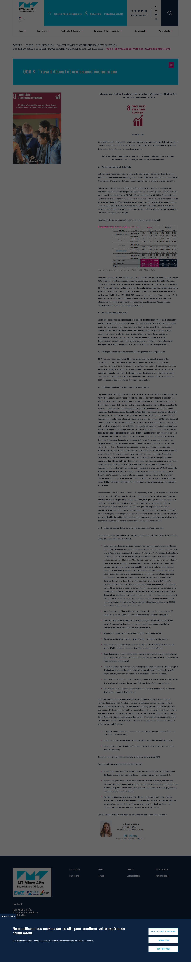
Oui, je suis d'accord (163, 931)
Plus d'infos (17, 948)
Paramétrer (163, 940)
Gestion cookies (8, 916)
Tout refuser (163, 949)
